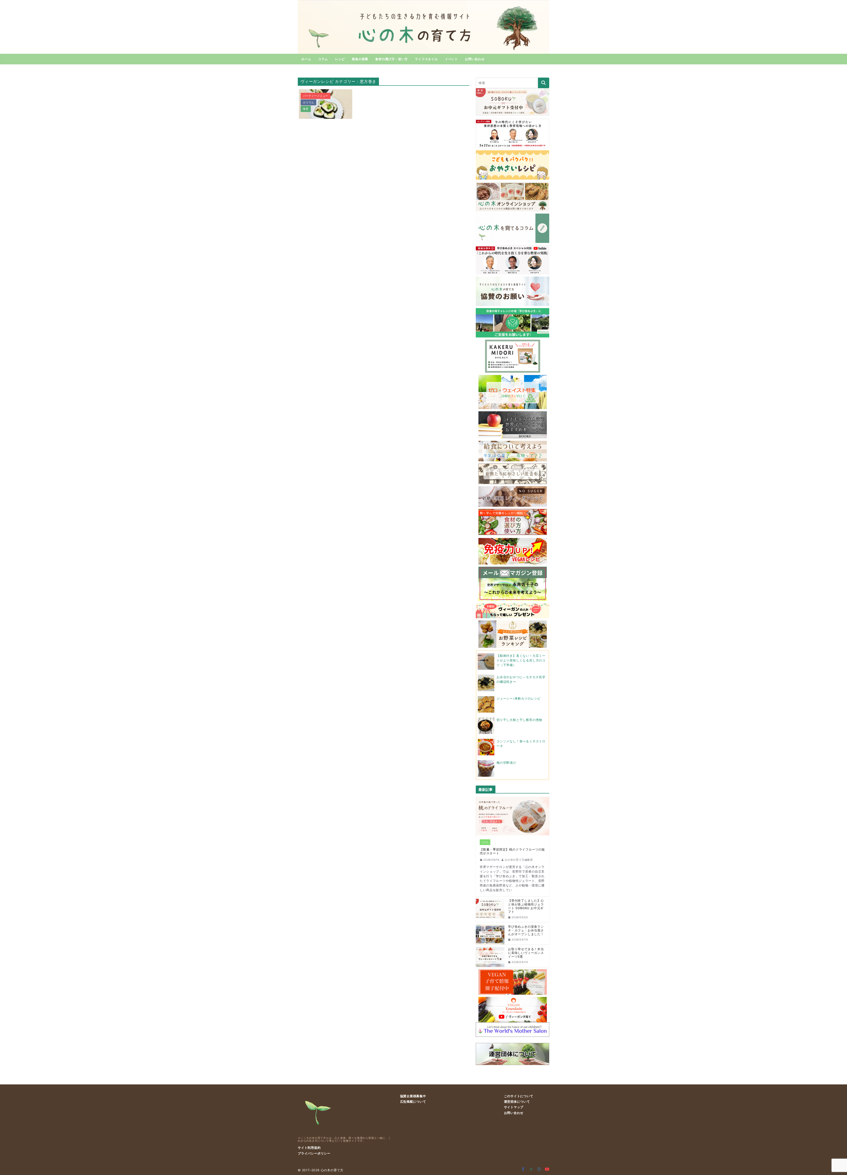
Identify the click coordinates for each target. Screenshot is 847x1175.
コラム (323, 59)
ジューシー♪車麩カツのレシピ (519, 698)
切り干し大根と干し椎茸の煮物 (519, 720)
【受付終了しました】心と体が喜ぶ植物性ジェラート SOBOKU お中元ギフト (526, 906)
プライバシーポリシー (314, 1153)
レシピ (340, 59)
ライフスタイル (426, 59)
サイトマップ (514, 1107)
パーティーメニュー (315, 95)
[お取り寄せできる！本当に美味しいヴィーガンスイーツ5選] (490, 957)
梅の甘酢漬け (506, 762)
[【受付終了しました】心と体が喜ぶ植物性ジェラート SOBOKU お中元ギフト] (490, 910)
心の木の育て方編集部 (519, 859)
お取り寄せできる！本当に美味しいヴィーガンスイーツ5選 (526, 952)
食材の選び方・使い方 (391, 59)
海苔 (306, 108)
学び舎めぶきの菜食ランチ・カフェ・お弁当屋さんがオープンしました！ (526, 930)
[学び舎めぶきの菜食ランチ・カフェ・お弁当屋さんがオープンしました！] (490, 934)
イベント (451, 59)
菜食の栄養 (360, 59)
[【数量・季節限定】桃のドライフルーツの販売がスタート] (512, 816)
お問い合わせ (475, 59)
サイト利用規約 (309, 1147)
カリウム (308, 102)
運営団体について (517, 1101)
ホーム (306, 59)
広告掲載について (413, 1101)
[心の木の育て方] (423, 2)
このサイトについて (518, 1096)
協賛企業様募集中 (413, 1096)
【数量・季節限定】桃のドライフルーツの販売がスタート (512, 851)
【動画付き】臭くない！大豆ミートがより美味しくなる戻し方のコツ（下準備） (521, 660)
